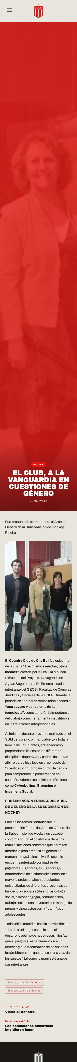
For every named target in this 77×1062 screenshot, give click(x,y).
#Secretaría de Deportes (24, 982)
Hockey (38, 464)
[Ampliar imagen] (38, 596)
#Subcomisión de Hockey (23, 990)
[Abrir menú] (9, 11)
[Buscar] (67, 11)
